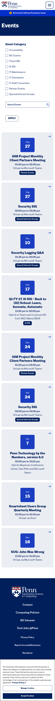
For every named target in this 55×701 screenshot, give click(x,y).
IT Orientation (16, 78)
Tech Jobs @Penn (27, 628)
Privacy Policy (27, 638)
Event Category (15, 44)
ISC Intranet (27, 621)
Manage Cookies (27, 688)
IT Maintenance (17, 72)
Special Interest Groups (22, 94)
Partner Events (17, 89)
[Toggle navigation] (49, 5)
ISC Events (15, 55)
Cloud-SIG (14, 61)
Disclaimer (27, 654)
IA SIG (12, 67)
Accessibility (16, 50)
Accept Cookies (27, 696)
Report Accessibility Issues (27, 646)
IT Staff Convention (19, 83)
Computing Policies (27, 613)
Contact (28, 605)
